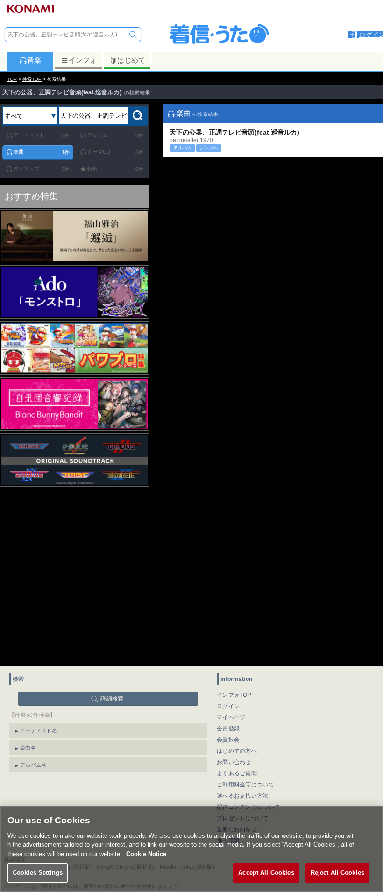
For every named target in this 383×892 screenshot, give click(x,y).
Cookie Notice (146, 853)
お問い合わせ (234, 762)
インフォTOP (234, 695)
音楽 (34, 60)
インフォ (83, 60)
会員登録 (228, 728)
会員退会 (228, 739)
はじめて (131, 60)
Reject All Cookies (337, 872)
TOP (12, 79)
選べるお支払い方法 (243, 796)
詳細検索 (111, 698)
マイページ (231, 717)
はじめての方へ (237, 751)
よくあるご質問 (237, 773)
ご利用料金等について (245, 784)
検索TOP (32, 79)
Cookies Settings (38, 872)
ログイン (228, 706)
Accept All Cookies (266, 872)
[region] (191, 849)
